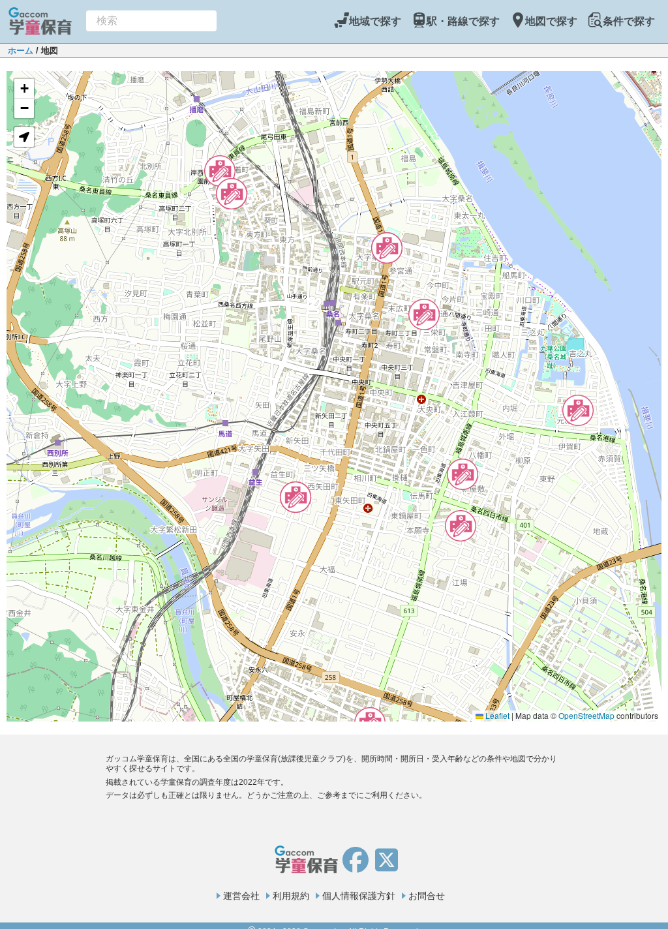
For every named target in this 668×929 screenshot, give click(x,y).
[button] (219, 171)
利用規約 (291, 896)
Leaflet (496, 715)
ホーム (20, 50)
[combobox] (151, 20)
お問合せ (426, 896)
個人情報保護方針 (358, 896)
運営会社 (241, 896)
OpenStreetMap (586, 715)
